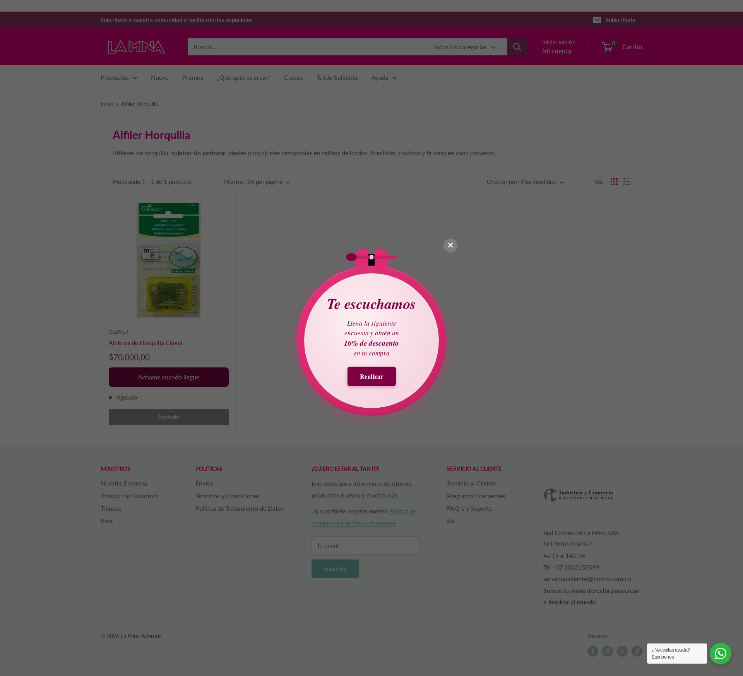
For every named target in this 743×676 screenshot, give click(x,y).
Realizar (371, 376)
